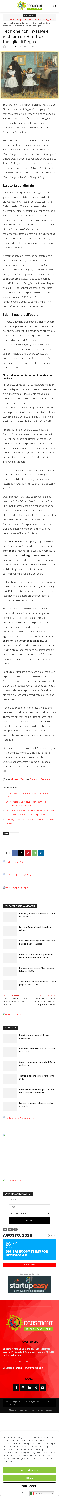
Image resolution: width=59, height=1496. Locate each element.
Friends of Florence (39, 779)
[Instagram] (23, 1387)
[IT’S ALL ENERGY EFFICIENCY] (17, 875)
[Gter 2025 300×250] (24, 1135)
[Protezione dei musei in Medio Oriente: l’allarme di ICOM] (10, 971)
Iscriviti (29, 1220)
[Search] (5, 1229)
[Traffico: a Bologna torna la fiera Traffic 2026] (10, 1079)
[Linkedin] (41, 853)
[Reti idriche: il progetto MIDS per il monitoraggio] (10, 1038)
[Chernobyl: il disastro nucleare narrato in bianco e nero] (10, 917)
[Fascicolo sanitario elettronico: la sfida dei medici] (10, 1106)
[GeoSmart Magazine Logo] (29, 1322)
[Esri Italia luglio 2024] (14, 862)
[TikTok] (36, 1387)
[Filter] (10, 1229)
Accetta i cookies (29, 1470)
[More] (48, 853)
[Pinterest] (28, 853)
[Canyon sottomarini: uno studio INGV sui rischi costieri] (10, 1066)
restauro (14, 834)
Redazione (19, 47)
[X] (21, 853)
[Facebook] (15, 853)
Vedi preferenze (29, 1485)
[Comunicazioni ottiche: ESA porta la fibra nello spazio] (10, 1052)
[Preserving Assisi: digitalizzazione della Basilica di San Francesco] (10, 944)
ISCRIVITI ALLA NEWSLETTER (18, 1194)
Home (5, 23)
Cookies (23, 1492)
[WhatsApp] (34, 853)
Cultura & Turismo (18, 23)
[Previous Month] (50, 1235)
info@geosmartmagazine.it (29, 1367)
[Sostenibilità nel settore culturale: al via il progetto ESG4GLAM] (10, 985)
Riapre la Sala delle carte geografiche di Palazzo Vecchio (15, 1001)
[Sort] (15, 1229)
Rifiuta (29, 1477)
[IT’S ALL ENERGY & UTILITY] (16, 888)
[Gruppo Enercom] (12, 1180)
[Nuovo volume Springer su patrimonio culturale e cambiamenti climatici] (10, 958)
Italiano (38, 1493)
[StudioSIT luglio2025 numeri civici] (20, 1117)
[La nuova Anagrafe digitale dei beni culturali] (10, 931)
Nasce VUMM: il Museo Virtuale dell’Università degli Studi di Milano (45, 1001)
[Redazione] (5, 46)
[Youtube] (43, 1387)
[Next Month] (54, 1235)
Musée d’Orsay (19, 779)
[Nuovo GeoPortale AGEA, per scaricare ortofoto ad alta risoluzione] (10, 1093)
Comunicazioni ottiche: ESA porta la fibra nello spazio (30, 19)
